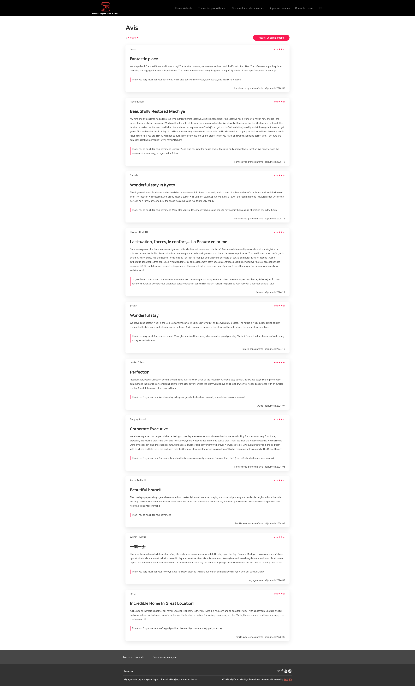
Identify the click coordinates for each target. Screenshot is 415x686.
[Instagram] (290, 671)
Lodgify (288, 679)
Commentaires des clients (248, 8)
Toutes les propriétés (211, 8)
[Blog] (278, 671)
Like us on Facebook (133, 657)
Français (128, 671)
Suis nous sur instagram (165, 657)
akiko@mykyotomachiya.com (184, 679)
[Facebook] (282, 671)
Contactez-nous (304, 8)
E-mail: (164, 679)
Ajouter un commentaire (271, 37)
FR (320, 8)
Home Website (183, 8)
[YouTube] (286, 671)
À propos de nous (280, 8)
